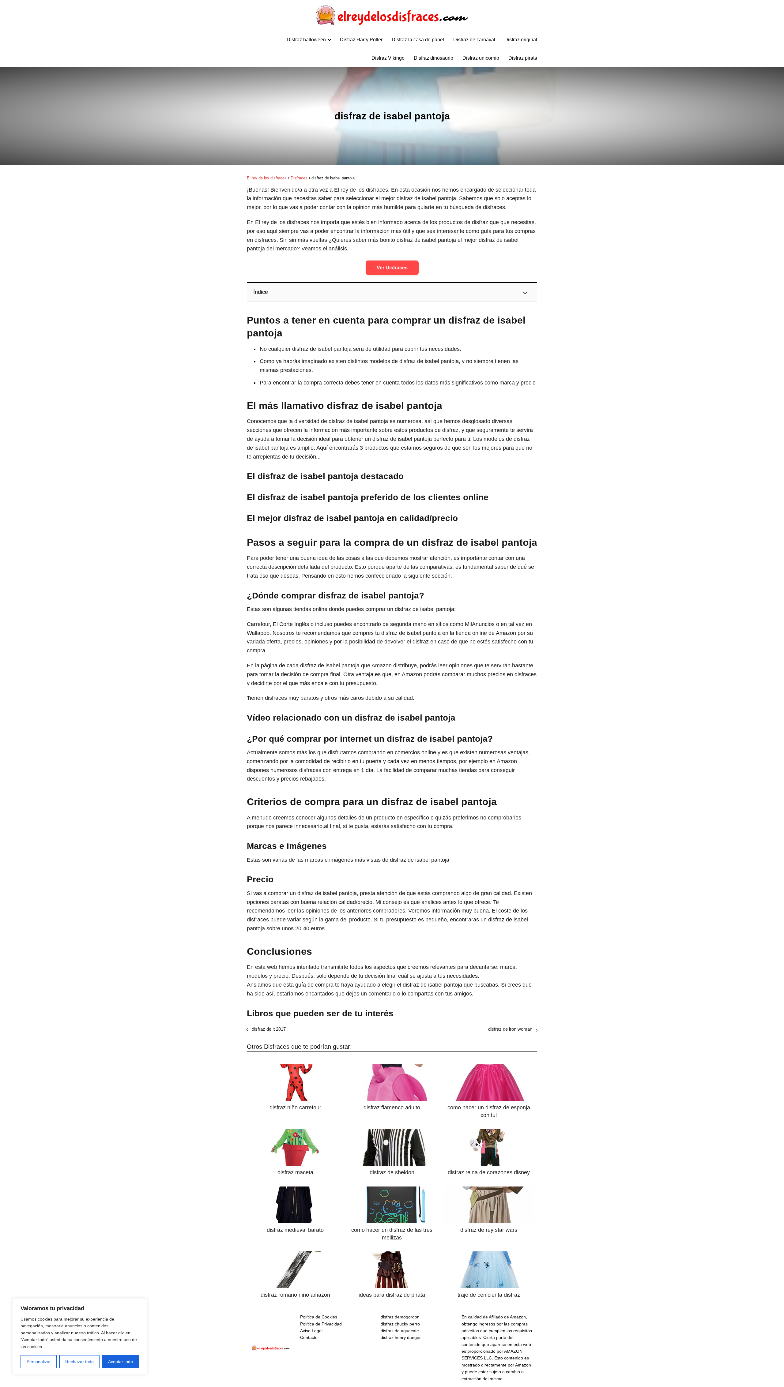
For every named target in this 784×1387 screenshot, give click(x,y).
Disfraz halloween (306, 39)
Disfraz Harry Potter (361, 39)
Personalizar (39, 1361)
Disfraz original (520, 39)
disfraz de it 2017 (269, 1029)
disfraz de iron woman (510, 1029)
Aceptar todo (120, 1361)
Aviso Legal (311, 1330)
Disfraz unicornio (480, 58)
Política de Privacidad (321, 1323)
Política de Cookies (318, 1316)
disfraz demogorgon (400, 1316)
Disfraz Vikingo (388, 58)
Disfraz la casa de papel (418, 39)
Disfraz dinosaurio (433, 58)
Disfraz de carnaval (474, 39)
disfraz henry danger (401, 1337)
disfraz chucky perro (400, 1323)
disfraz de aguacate (400, 1330)
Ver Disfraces (392, 267)
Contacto (309, 1337)
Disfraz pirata (522, 58)
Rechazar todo (79, 1361)
